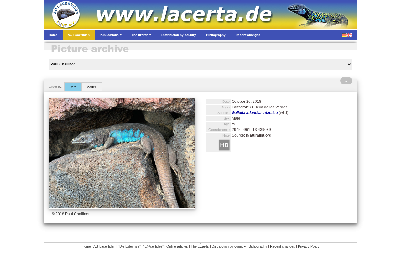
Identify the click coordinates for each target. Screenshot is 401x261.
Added (92, 87)
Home (86, 246)
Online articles (177, 246)
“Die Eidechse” (129, 246)
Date (73, 87)
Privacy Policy (309, 246)
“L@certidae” (153, 246)
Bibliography (258, 246)
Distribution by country (229, 246)
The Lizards (200, 246)
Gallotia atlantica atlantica (255, 113)
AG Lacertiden (104, 246)
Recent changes (282, 246)
